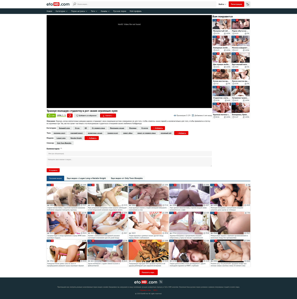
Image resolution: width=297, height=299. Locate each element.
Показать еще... (148, 272)
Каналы (104, 11)
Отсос (77, 128)
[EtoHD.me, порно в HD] (145, 282)
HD (86, 128)
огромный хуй (166, 133)
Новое (49, 11)
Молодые (132, 128)
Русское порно (119, 11)
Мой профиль (136, 11)
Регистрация (236, 4)
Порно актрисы (78, 11)
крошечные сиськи (95, 133)
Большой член (64, 128)
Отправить (53, 170)
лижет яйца (127, 133)
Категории (60, 11)
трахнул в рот (112, 133)
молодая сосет (59, 133)
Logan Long (61, 138)
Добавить (159, 128)
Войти (221, 4)
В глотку (145, 128)
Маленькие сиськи (117, 128)
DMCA (155, 290)
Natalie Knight (76, 138)
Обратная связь (145, 290)
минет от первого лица (146, 133)
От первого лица (98, 128)
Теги (93, 11)
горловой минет (76, 133)
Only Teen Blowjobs (64, 143)
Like (53, 116)
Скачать (108, 116)
